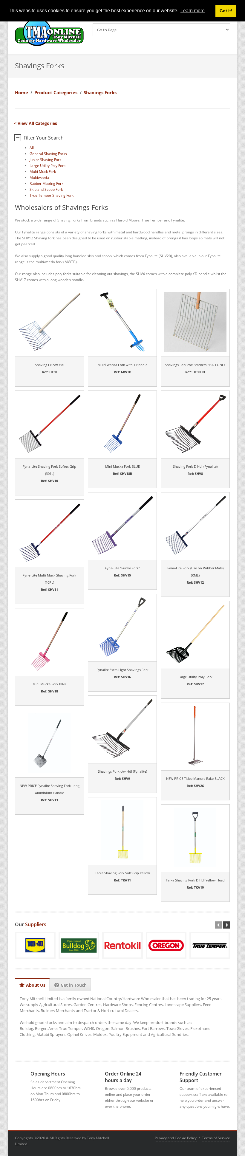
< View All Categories (35, 123)
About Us (35, 985)
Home (21, 92)
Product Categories (55, 92)
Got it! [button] (226, 10)
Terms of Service (216, 1137)
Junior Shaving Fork (45, 159)
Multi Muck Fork (43, 171)
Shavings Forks (100, 92)
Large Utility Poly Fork (47, 165)
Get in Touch (74, 985)
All (32, 147)
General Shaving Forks (48, 153)
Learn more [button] (192, 10)
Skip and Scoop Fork (46, 189)
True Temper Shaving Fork (52, 195)
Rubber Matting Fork (46, 183)
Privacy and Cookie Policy (176, 1137)
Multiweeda (39, 177)
